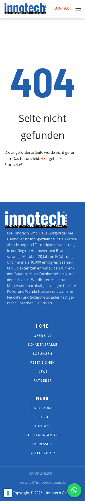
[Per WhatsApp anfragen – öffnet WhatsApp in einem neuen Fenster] (74, 490)
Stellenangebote (42, 434)
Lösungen (42, 353)
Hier (45, 158)
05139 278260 (40, 473)
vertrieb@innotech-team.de (42, 482)
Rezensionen (42, 362)
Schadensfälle (42, 344)
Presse (42, 417)
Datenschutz (43, 452)
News (43, 371)
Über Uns (42, 335)
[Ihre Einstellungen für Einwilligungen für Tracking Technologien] (8, 493)
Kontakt (62, 8)
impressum (42, 444)
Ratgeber (43, 380)
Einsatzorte (43, 408)
